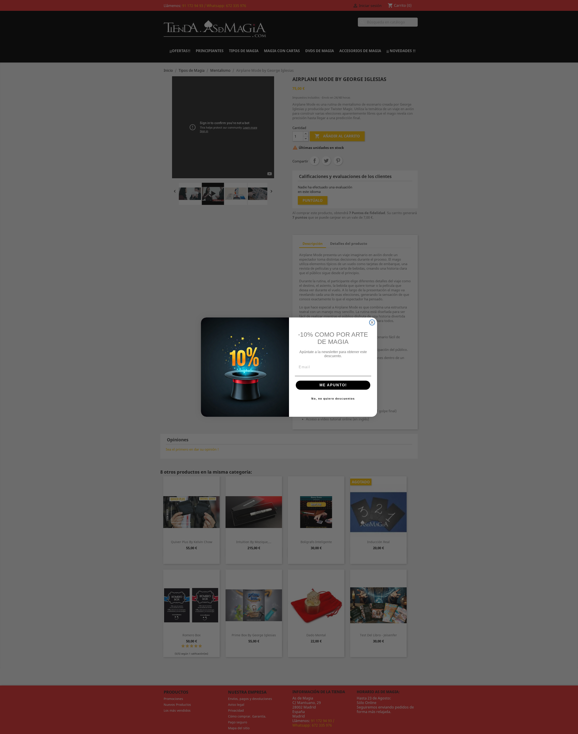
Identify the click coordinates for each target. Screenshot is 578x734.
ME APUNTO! (333, 385)
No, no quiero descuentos (333, 398)
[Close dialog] (372, 322)
